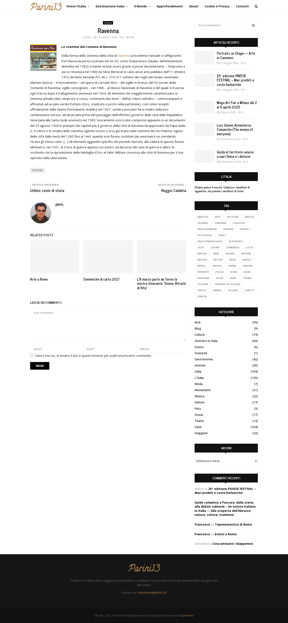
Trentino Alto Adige (227, 284)
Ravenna (124, 55)
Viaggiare (201, 433)
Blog (198, 328)
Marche (202, 253)
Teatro (199, 421)
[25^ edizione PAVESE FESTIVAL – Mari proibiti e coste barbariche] (205, 80)
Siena (233, 278)
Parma (232, 265)
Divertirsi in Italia (206, 341)
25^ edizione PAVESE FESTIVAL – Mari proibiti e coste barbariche (235, 80)
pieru (89, 37)
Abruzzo (202, 216)
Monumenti (203, 390)
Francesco (202, 534)
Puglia (219, 271)
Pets (198, 409)
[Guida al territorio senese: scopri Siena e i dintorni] (205, 156)
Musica (199, 396)
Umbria (217, 290)
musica (246, 259)
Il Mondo (140, 6)
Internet (200, 365)
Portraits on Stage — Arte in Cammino (236, 55)
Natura (199, 402)
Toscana (202, 284)
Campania (220, 223)
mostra (202, 259)
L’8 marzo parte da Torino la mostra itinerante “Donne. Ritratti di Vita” (161, 283)
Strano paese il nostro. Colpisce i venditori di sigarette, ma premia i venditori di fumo (222, 189)
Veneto (249, 290)
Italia (198, 371)
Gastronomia (204, 359)
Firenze (244, 229)
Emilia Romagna (207, 229)
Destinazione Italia (110, 6)
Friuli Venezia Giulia (209, 241)
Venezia (202, 296)
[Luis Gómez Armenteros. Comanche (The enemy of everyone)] (205, 129)
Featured (201, 353)
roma (233, 271)
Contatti (242, 6)
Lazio (200, 247)
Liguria (215, 247)
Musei (232, 259)
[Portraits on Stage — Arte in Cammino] (205, 57)
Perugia (247, 265)
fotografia (204, 235)
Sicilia (219, 278)
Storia (199, 415)
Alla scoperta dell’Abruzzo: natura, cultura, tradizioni (223, 513)
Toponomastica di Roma (233, 524)
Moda (199, 384)
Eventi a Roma (226, 534)
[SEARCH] (253, 25)
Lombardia (232, 247)
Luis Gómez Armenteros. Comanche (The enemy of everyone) (235, 129)
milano (230, 253)
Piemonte (203, 271)
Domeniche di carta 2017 (101, 279)
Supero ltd (187, 615)
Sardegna (203, 278)
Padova (217, 265)
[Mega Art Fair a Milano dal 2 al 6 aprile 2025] (205, 107)
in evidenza (236, 241)
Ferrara (228, 229)
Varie (198, 427)
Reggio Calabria (173, 190)
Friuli (221, 235)
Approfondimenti (170, 6)
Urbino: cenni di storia (47, 190)
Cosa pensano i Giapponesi (232, 544)
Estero (199, 347)
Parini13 (45, 8)
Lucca (249, 247)
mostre (218, 259)
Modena (246, 253)
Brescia (249, 216)
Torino (247, 278)
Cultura (108, 22)
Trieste (201, 290)
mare (216, 253)
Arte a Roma (39, 279)
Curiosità (239, 223)
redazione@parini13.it (152, 593)
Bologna (232, 216)
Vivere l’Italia (76, 6)
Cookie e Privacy (217, 6)
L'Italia (199, 378)
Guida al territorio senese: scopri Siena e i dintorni (235, 154)
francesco (202, 524)
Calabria (202, 223)
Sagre (247, 271)
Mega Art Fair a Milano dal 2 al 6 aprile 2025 (237, 105)
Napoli (201, 265)
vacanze (233, 290)
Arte (218, 216)
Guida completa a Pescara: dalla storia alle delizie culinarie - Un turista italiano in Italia (225, 506)
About (193, 6)
